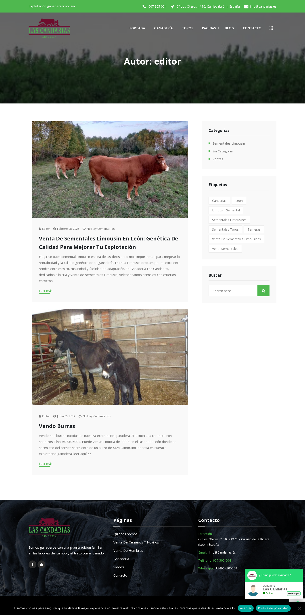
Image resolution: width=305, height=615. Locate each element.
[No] (299, 608)
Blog (229, 28)
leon (239, 200)
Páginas (209, 28)
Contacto (252, 28)
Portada (137, 28)
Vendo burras (57, 426)
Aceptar (245, 608)
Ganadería (163, 28)
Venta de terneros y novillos (136, 542)
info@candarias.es (263, 6)
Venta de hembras (128, 550)
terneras (254, 229)
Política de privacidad (273, 608)
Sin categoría (223, 151)
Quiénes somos (125, 534)
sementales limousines (229, 220)
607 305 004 (157, 6)
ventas (218, 159)
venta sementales (225, 248)
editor (46, 229)
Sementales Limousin (229, 143)
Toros (187, 28)
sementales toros (225, 229)
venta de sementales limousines (236, 239)
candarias (219, 200)
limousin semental (226, 210)
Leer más (45, 291)
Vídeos (118, 567)
